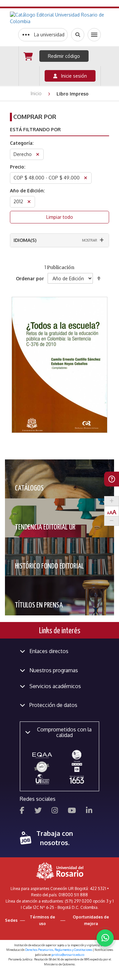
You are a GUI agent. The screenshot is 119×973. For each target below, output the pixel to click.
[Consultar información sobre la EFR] (42, 767)
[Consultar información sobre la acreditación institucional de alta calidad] (76, 754)
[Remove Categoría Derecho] (37, 155)
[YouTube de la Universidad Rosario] (72, 811)
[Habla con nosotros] (105, 938)
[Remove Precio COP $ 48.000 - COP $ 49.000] (85, 178)
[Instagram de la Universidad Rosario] (55, 811)
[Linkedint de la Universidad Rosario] (89, 811)
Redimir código (64, 56)
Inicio (37, 93)
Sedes (11, 920)
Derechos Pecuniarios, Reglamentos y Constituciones (58, 950)
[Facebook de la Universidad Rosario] (22, 811)
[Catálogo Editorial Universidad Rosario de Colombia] (59, 18)
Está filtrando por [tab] (35, 129)
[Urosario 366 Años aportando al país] (76, 779)
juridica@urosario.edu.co (68, 954)
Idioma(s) (25, 240)
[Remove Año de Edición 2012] (29, 202)
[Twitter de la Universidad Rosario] (38, 811)
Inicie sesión (72, 76)
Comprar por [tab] (34, 116)
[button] (60, 336)
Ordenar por (30, 278)
